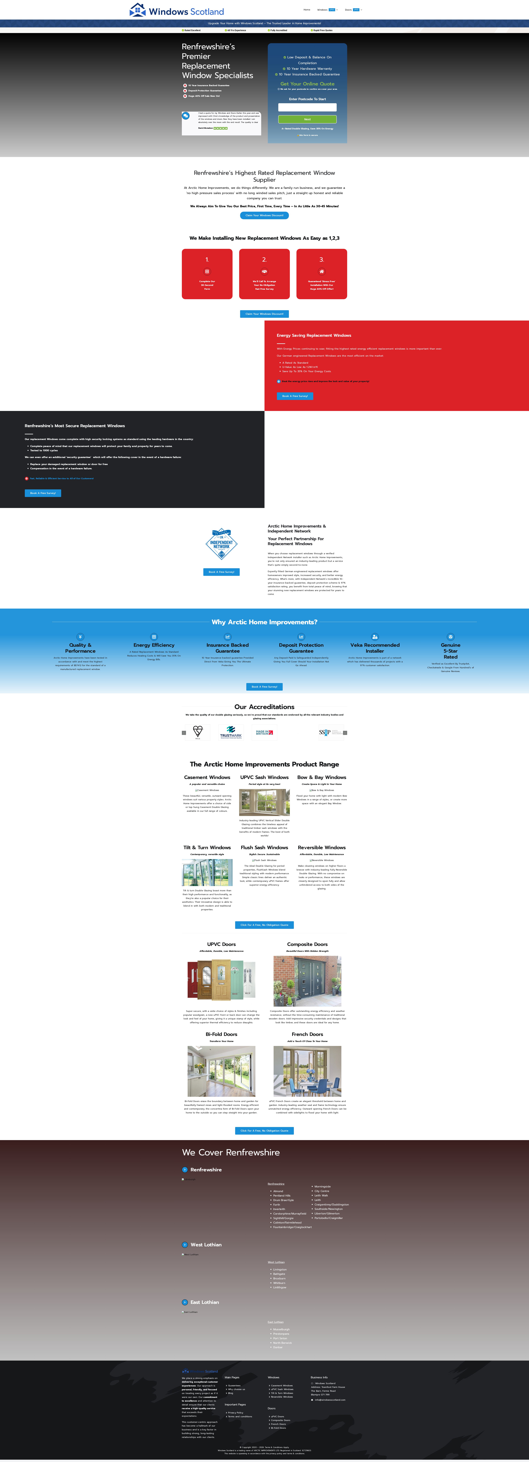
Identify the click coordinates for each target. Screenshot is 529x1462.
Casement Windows (207, 777)
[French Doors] (307, 1047)
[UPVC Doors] (221, 957)
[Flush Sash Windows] (264, 860)
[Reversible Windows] (322, 860)
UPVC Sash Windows (264, 777)
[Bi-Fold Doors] (221, 1047)
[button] (184, 733)
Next (307, 119)
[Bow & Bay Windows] (322, 790)
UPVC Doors (221, 944)
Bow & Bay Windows (321, 777)
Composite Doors (307, 944)
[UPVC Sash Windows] (264, 790)
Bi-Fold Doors (221, 1034)
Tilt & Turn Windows (207, 847)
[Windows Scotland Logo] (176, 2)
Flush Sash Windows (264, 847)
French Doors (307, 1034)
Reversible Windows (322, 847)
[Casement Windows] (207, 790)
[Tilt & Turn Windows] (207, 860)
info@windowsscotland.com (330, 1400)
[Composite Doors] (307, 957)
